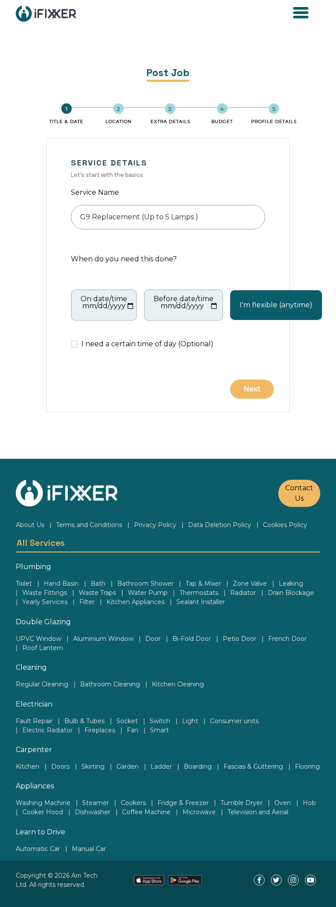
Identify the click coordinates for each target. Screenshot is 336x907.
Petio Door (239, 639)
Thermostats (198, 593)
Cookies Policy (285, 525)
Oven (282, 803)
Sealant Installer (200, 602)
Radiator (243, 593)
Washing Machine (43, 803)
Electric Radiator (47, 730)
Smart (159, 730)
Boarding (198, 766)
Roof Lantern (42, 648)
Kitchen (27, 766)
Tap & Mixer (203, 583)
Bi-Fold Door (191, 639)
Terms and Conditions (89, 525)
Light (190, 721)
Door (153, 639)
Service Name (95, 192)
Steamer (95, 803)
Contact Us (299, 493)
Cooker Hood (42, 812)
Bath (98, 583)
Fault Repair (34, 721)
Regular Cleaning (42, 684)
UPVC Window (38, 639)
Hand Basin (61, 583)
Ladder (161, 766)
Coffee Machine (146, 812)
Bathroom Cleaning (110, 684)
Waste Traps (97, 593)
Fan (132, 730)
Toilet (24, 583)
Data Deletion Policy (219, 525)
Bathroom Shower (145, 583)
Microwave (199, 812)
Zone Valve (250, 583)
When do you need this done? (124, 259)
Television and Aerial (258, 812)
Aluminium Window (103, 639)
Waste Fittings (44, 593)
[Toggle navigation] (300, 13)
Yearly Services (44, 602)
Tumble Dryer (241, 803)
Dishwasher (92, 812)
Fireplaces (99, 730)
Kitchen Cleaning (178, 684)
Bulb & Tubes (84, 721)
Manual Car (89, 849)
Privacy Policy (155, 525)
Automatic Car (38, 849)
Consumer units (234, 721)
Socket (127, 721)
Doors (60, 766)
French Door (287, 639)
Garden (127, 766)
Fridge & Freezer (183, 803)
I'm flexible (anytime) (276, 305)
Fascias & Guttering (253, 766)
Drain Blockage (291, 593)
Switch (160, 721)
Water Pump (148, 593)
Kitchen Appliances (135, 602)
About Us (30, 525)
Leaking (291, 583)
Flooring (307, 766)
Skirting (93, 766)
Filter (86, 602)
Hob (309, 803)
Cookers (133, 803)
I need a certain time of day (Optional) (147, 344)
